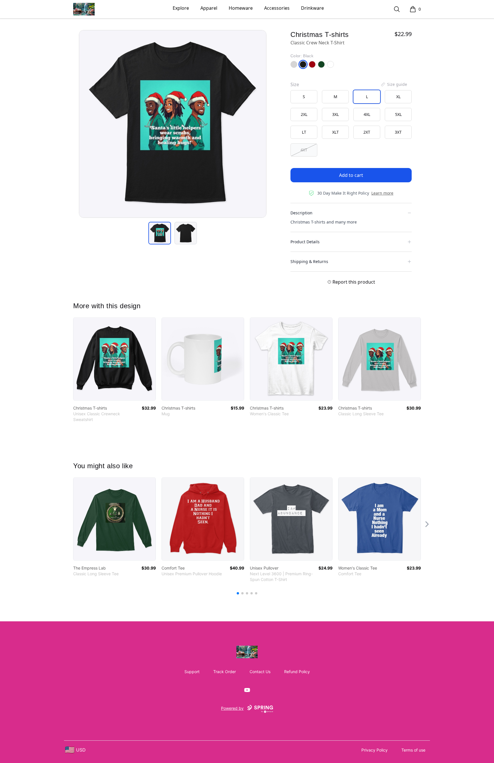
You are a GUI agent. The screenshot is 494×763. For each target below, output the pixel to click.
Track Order (224, 671)
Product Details (305, 241)
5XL (398, 114)
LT (304, 132)
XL (398, 96)
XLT (335, 132)
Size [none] (294, 84)
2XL (304, 114)
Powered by (232, 708)
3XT (398, 132)
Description (301, 213)
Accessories (277, 8)
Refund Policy (297, 671)
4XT (303, 150)
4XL (367, 114)
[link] (114, 359)
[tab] (159, 233)
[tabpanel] (172, 124)
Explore (181, 8)
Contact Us (260, 671)
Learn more (382, 193)
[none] (393, 84)
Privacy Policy (374, 750)
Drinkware (312, 8)
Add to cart (351, 175)
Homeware (241, 8)
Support (192, 671)
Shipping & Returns (309, 261)
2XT (366, 132)
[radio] (303, 96)
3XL (335, 114)
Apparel (208, 8)
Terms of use (413, 750)
